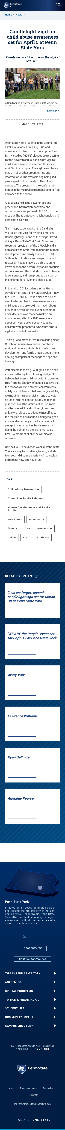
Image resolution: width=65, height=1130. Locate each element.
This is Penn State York (22, 973)
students (43, 537)
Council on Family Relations (26, 498)
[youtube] (48, 936)
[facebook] (17, 936)
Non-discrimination (28, 1088)
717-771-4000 (41, 1049)
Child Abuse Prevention (23, 489)
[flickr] (40, 936)
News (19, 14)
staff (26, 537)
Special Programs (19, 991)
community (36, 519)
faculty (12, 528)
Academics (13, 982)
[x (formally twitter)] (24, 936)
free (27, 528)
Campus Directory (19, 1025)
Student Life (32, 948)
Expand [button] (52, 110)
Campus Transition (32, 958)
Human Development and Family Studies (29, 509)
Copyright (34, 1094)
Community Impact (19, 1017)
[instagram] (32, 936)
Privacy (11, 1088)
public (12, 537)
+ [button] (54, 973)
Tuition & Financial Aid (22, 999)
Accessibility (48, 1088)
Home (8, 14)
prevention (44, 528)
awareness (15, 519)
